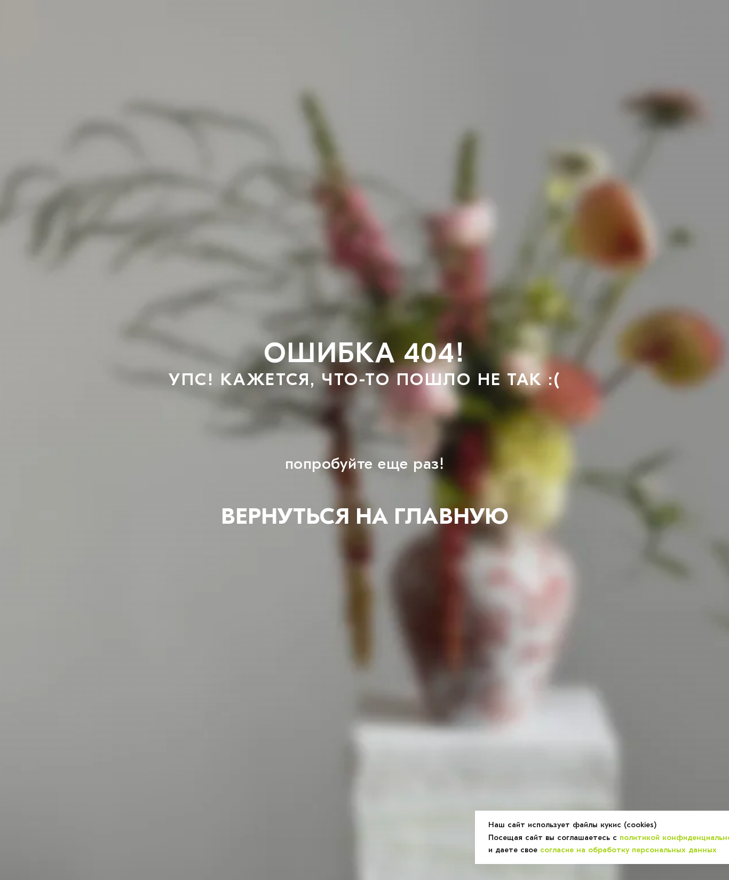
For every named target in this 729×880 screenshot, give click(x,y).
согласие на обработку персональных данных (628, 849)
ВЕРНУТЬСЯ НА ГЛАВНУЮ (364, 516)
